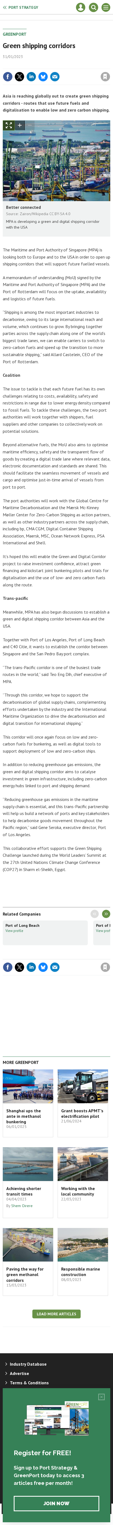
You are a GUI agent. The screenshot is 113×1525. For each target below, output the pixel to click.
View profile (14, 930)
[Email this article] (55, 77)
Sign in (40, 64)
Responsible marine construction (80, 1271)
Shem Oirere (22, 1205)
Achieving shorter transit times (23, 1191)
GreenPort (15, 34)
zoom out (30, 125)
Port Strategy (23, 7)
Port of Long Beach (22, 925)
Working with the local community (78, 1191)
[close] (109, 64)
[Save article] (105, 77)
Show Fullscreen (9, 125)
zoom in (20, 125)
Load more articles (56, 1314)
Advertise (19, 1373)
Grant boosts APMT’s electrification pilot (82, 1113)
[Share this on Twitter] (19, 77)
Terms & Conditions (29, 1382)
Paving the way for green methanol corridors (25, 1274)
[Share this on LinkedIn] (31, 77)
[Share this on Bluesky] (43, 77)
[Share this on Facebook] (8, 77)
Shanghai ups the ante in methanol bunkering (23, 1116)
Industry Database (28, 1364)
